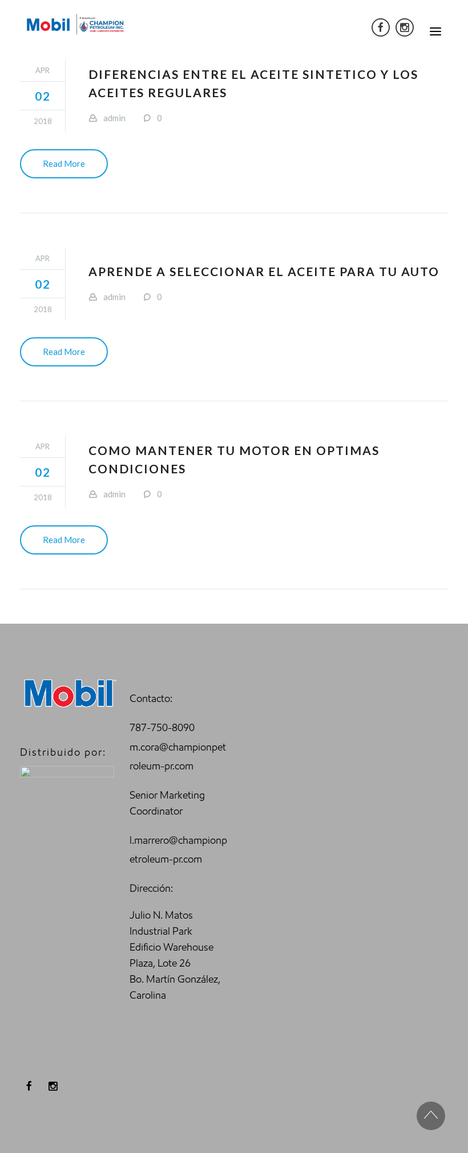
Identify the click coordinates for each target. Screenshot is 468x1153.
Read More (64, 163)
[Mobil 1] (75, 24)
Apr (42, 70)
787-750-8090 (162, 727)
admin (114, 118)
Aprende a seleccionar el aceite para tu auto (263, 271)
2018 (43, 121)
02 (43, 96)
